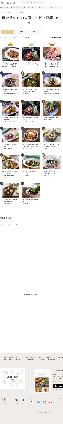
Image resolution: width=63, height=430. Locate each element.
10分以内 (27, 37)
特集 (5, 359)
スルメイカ (10, 224)
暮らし (40, 357)
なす (8, 7)
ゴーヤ (29, 7)
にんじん (57, 7)
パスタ (33, 7)
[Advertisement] (30, 251)
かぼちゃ (51, 7)
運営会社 (60, 404)
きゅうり (45, 7)
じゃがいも (39, 7)
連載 (10, 359)
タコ (17, 224)
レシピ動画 (25, 357)
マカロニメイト (18, 359)
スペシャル (41, 359)
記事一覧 (60, 398)
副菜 (14, 37)
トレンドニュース (8, 357)
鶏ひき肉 (19, 7)
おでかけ (33, 357)
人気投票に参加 (51, 359)
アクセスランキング (30, 359)
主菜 (20, 37)
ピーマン (24, 7)
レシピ (18, 357)
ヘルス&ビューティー (50, 357)
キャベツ (13, 7)
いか (2, 224)
